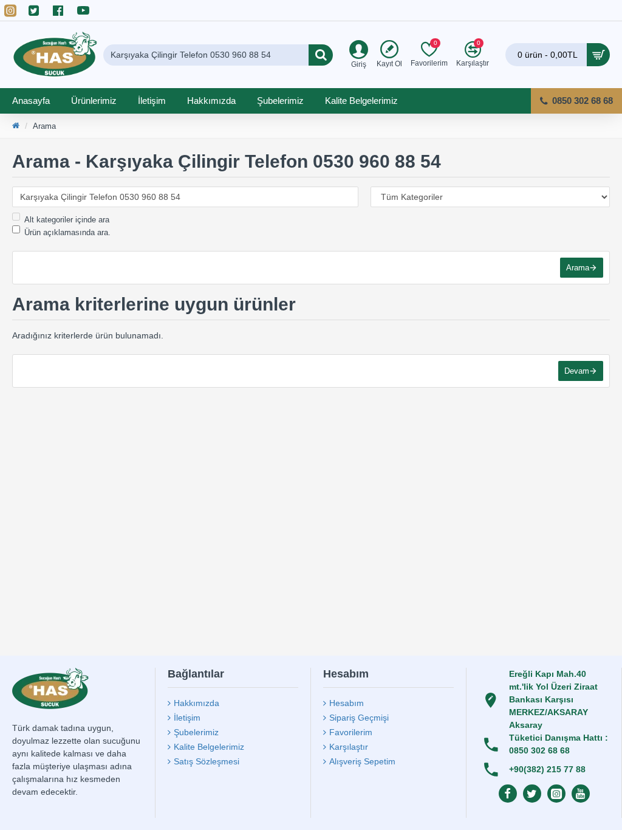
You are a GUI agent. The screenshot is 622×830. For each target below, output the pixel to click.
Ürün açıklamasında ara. (67, 232)
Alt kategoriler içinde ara (66, 219)
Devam (576, 371)
